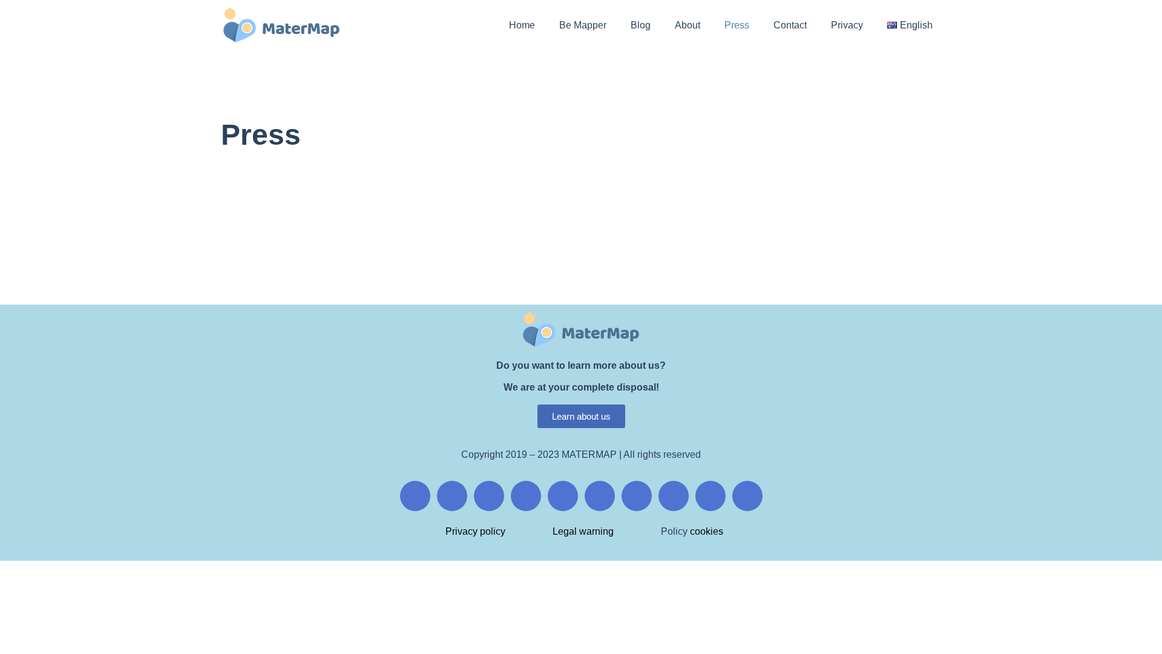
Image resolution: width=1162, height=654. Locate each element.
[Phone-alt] (710, 496)
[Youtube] (489, 496)
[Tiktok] (600, 496)
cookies (705, 531)
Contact (790, 25)
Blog (641, 25)
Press (736, 25)
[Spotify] (747, 496)
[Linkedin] (637, 496)
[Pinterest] (563, 496)
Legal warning (583, 531)
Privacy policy (475, 531)
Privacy (847, 25)
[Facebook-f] (415, 496)
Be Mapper (582, 25)
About (687, 25)
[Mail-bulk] (673, 496)
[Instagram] (452, 496)
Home (522, 25)
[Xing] (526, 496)
